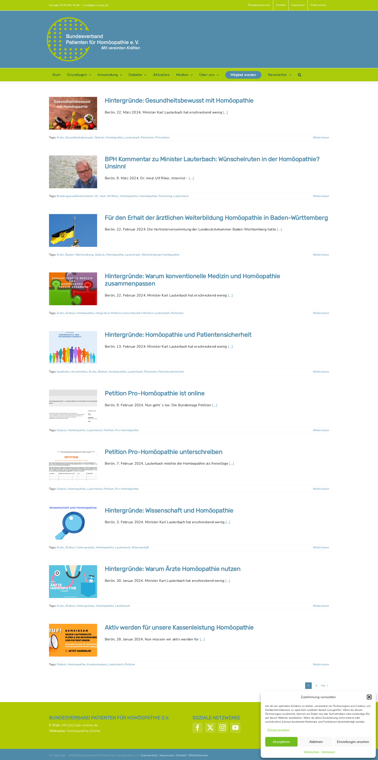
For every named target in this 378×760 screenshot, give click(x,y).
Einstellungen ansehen (353, 742)
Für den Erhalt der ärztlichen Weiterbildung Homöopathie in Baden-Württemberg (216, 217)
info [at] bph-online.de (79, 725)
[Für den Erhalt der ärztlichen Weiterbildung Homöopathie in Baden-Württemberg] (73, 230)
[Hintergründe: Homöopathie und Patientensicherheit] (73, 347)
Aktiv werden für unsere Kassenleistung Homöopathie (179, 627)
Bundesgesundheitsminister (75, 196)
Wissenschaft (140, 547)
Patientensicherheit (171, 372)
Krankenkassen (97, 664)
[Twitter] (210, 728)
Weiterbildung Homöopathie (160, 255)
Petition (108, 430)
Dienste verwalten (278, 730)
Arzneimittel (79, 372)
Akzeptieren (281, 742)
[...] (225, 112)
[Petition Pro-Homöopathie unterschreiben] (73, 464)
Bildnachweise (198, 755)
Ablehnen (316, 742)
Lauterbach (132, 137)
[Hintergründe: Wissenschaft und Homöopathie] (73, 523)
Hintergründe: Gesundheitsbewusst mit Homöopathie (179, 100)
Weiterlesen (321, 137)
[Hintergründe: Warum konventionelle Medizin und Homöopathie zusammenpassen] (73, 288)
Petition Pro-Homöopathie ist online (155, 393)
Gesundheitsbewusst (79, 137)
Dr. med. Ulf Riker (107, 196)
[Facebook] (197, 728)
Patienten (147, 137)
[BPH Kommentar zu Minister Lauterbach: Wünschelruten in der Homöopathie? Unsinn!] (73, 171)
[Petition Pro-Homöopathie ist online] (73, 406)
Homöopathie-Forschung (155, 196)
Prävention (162, 137)
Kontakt (181, 755)
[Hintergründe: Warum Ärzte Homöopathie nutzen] (73, 581)
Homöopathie (114, 137)
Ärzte (60, 137)
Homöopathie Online (83, 731)
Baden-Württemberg (79, 255)
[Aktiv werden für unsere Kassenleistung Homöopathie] (73, 640)
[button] (369, 697)
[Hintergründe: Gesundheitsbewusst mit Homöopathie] (73, 113)
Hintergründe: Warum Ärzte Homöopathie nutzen (173, 568)
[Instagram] (223, 728)
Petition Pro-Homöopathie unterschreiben (163, 451)
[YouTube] (235, 728)
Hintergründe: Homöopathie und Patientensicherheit (178, 334)
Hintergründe (85, 547)
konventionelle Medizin (137, 313)
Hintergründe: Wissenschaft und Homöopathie (169, 510)
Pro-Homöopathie (127, 430)
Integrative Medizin (108, 313)
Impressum (328, 751)
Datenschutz (311, 751)
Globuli (99, 137)
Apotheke (63, 372)
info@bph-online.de (96, 5)
